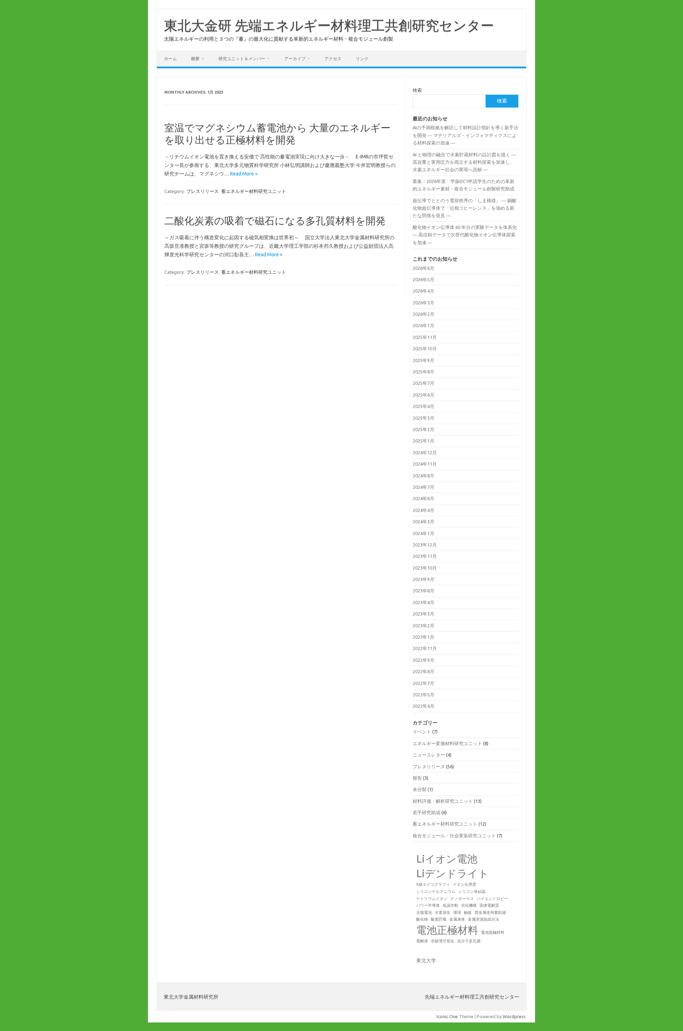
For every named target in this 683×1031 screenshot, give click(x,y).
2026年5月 (423, 279)
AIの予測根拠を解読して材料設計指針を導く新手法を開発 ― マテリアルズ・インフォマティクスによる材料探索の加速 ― (465, 135)
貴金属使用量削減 (490, 912)
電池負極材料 (492, 932)
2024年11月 (425, 463)
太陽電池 (424, 912)
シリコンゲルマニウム (435, 891)
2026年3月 (423, 302)
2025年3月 (423, 417)
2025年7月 (423, 383)
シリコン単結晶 (472, 891)
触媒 (468, 912)
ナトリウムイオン (432, 898)
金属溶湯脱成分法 (483, 919)
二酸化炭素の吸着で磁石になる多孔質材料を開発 (275, 220)
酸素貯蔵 (438, 919)
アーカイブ (295, 58)
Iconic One (447, 1016)
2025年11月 (425, 337)
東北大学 (426, 960)
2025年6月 (423, 394)
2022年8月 (423, 671)
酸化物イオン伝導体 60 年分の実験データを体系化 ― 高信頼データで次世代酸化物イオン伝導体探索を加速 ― (465, 235)
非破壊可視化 (442, 941)
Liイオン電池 (446, 859)
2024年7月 (423, 487)
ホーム (170, 58)
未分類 (420, 789)
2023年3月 (423, 613)
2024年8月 (423, 475)
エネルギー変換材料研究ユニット (447, 743)
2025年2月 (423, 429)
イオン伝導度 (464, 884)
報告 (417, 777)
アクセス (333, 58)
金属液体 (457, 919)
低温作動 (450, 905)
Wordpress (514, 1016)
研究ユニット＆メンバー (241, 58)
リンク (362, 58)
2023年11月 (425, 556)
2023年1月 (423, 636)
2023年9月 (423, 579)
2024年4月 (423, 510)
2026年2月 (423, 314)
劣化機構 (469, 905)
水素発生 (442, 912)
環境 (457, 912)
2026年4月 (423, 290)
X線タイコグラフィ (433, 884)
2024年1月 (423, 533)
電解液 (422, 941)
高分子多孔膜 (469, 941)
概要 (195, 58)
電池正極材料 (447, 930)
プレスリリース (202, 191)
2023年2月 (423, 625)
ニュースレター (429, 754)
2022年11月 (425, 648)
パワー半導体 (428, 905)
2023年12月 (425, 544)
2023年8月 (423, 590)
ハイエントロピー (492, 898)
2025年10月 (425, 348)
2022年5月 (423, 694)
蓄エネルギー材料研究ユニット (253, 191)
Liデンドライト (452, 873)
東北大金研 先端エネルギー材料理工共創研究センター (329, 25)
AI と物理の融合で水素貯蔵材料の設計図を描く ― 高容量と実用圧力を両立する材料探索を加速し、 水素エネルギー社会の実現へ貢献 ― (464, 162)
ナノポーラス (462, 898)
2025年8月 (423, 371)
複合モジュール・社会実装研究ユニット (454, 835)
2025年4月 (423, 406)
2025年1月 (423, 440)
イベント (422, 731)
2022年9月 (423, 660)
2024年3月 (423, 521)
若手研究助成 (426, 812)
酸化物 (422, 919)
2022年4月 (423, 705)
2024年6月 (423, 498)
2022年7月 (423, 683)
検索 (417, 90)
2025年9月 (423, 360)
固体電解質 (489, 905)
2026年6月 (423, 268)
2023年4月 (423, 602)
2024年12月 (425, 452)
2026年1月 (423, 325)
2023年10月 (425, 567)
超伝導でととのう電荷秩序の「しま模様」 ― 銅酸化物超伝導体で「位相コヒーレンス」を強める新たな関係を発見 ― (465, 208)
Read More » (244, 174)
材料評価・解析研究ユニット (443, 801)
